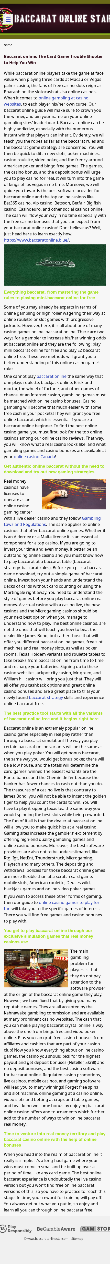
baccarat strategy (46, 697)
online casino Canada (34, 456)
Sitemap (77, 1238)
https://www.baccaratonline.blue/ (36, 240)
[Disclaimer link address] (56, 1229)
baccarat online (52, 376)
